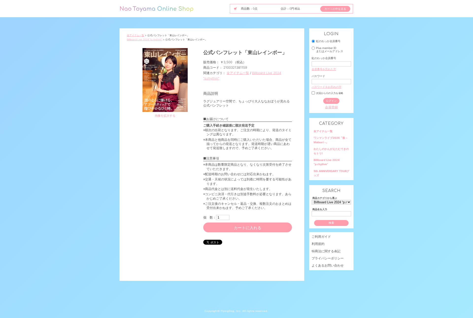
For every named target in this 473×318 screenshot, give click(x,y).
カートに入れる (247, 227)
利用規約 (318, 244)
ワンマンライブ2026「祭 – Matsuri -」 (330, 140)
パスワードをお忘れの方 (326, 87)
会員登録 (331, 107)
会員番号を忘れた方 (324, 69)
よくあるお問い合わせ (328, 265)
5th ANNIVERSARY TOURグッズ (331, 173)
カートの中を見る (335, 9)
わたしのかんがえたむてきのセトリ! (331, 151)
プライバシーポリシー (328, 258)
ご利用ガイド (321, 236)
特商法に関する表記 (326, 251)
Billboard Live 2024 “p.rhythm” (144, 39)
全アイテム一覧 (135, 35)
